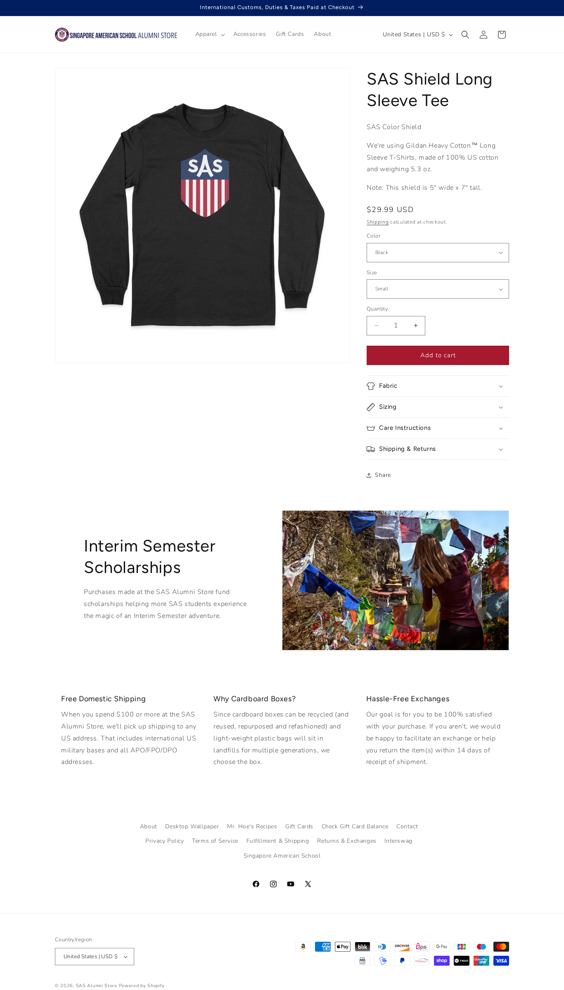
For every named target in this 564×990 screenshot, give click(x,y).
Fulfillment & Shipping (277, 841)
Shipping (378, 222)
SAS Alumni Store (96, 986)
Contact (407, 826)
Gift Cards (299, 826)
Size (372, 272)
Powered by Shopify (142, 986)
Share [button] (383, 475)
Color (373, 236)
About (148, 826)
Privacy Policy (164, 841)
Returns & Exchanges (346, 841)
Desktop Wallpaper (192, 826)
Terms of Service (215, 841)
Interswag (398, 841)
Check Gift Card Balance (355, 826)
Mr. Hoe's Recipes (252, 826)
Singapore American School (282, 856)
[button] (209, 34)
